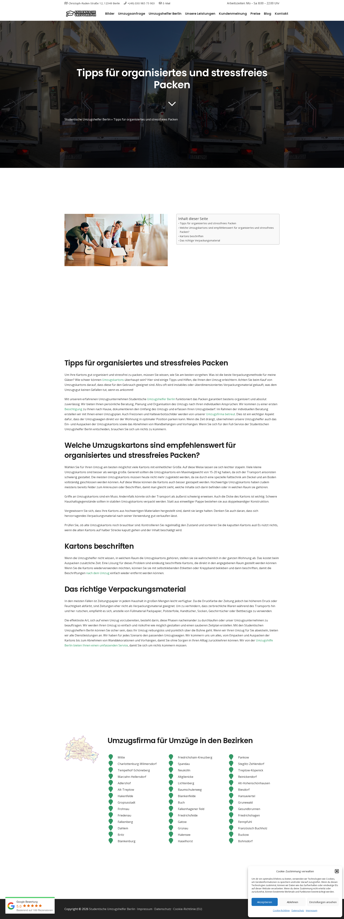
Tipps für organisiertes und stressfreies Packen (208, 223)
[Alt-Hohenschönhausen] (233, 783)
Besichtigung (73, 409)
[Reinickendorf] (233, 776)
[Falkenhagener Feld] (173, 809)
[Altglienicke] (173, 776)
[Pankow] (233, 757)
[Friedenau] (113, 815)
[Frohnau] (113, 809)
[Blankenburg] (113, 841)
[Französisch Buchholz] (233, 828)
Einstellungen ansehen (323, 902)
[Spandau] (173, 764)
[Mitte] (113, 757)
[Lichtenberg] (173, 783)
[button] (337, 871)
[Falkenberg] (113, 822)
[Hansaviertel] (233, 796)
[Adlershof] (113, 783)
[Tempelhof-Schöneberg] (113, 770)
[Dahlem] (113, 828)
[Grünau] (173, 828)
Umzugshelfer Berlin (161, 399)
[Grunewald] (233, 802)
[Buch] (173, 802)
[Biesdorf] (233, 789)
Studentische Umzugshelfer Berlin (87, 119)
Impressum (311, 910)
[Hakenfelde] (113, 796)
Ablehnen (292, 902)
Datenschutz (298, 910)
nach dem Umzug (97, 573)
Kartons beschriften (191, 236)
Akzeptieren (264, 902)
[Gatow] (173, 822)
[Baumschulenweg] (173, 789)
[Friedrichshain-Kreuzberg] (173, 757)
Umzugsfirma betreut (220, 414)
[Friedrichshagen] (233, 815)
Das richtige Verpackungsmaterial (200, 240)
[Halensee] (173, 834)
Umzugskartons (113, 380)
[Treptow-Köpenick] (233, 770)
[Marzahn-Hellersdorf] (113, 776)
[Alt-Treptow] (113, 789)
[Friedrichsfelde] (173, 815)
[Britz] (113, 834)
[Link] (80, 14)
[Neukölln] (173, 770)
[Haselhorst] (173, 841)
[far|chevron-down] (172, 103)
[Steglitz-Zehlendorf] (233, 764)
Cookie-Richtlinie (281, 910)
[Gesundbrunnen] (233, 809)
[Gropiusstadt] (113, 802)
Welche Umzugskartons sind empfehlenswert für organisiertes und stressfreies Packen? (227, 230)
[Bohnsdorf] (233, 841)
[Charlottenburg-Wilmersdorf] (113, 764)
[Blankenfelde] (173, 796)
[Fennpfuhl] (233, 822)
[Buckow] (233, 834)
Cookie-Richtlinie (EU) (187, 909)
